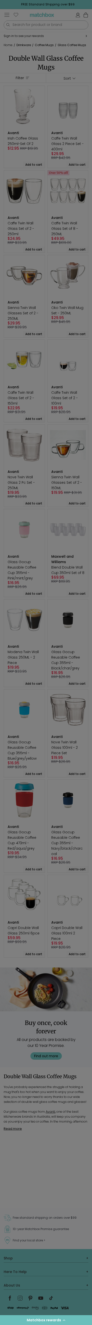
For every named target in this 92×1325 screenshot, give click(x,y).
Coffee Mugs (44, 45)
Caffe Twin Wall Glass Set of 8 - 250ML (64, 228)
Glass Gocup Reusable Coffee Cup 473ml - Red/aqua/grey (22, 840)
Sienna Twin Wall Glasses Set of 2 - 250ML (23, 313)
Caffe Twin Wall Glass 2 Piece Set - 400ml (67, 144)
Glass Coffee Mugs (72, 45)
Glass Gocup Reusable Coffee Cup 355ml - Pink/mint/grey (22, 570)
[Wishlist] (16, 15)
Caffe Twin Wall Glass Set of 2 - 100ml (64, 398)
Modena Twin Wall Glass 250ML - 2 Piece (23, 657)
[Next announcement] (90, 4)
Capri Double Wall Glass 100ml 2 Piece (66, 933)
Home (8, 45)
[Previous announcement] (5, 4)
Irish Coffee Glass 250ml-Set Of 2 (23, 141)
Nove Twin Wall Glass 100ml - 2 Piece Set (64, 747)
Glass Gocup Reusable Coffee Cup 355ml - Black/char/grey (65, 660)
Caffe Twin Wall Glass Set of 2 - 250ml (21, 228)
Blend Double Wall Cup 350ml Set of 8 (67, 570)
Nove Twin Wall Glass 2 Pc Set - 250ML (21, 482)
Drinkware (23, 45)
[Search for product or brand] (8, 25)
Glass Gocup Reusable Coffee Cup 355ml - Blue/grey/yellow (22, 750)
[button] (46, 1320)
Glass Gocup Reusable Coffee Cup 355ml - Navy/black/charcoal (67, 843)
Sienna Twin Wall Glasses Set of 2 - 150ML (66, 482)
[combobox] (46, 24)
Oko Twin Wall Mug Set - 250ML (67, 310)
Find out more (46, 1056)
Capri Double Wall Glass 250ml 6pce (23, 930)
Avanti (50, 1111)
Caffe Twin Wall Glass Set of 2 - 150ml (21, 398)
